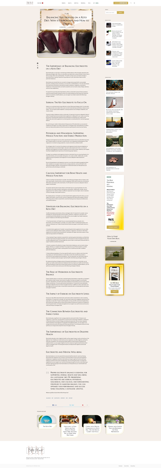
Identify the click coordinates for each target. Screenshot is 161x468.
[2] (108, 32)
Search (106, 9)
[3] (108, 43)
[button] (131, 3)
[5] (108, 62)
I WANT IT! (115, 291)
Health (66, 14)
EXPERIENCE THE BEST (113, 227)
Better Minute (37, 465)
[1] (108, 25)
